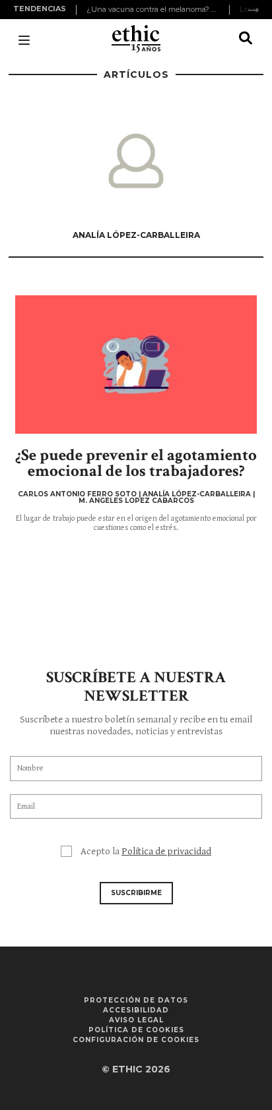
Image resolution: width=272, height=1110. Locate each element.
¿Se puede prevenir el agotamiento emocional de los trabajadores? (136, 463)
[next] (253, 10)
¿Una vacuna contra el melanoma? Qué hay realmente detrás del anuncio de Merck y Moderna (152, 9)
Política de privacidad (166, 851)
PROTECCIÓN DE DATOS (136, 1000)
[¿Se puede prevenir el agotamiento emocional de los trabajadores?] (136, 364)
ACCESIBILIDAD (136, 1010)
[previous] (78, 10)
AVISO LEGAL (136, 1020)
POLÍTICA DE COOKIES (136, 1030)
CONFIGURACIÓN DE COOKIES (136, 1040)
